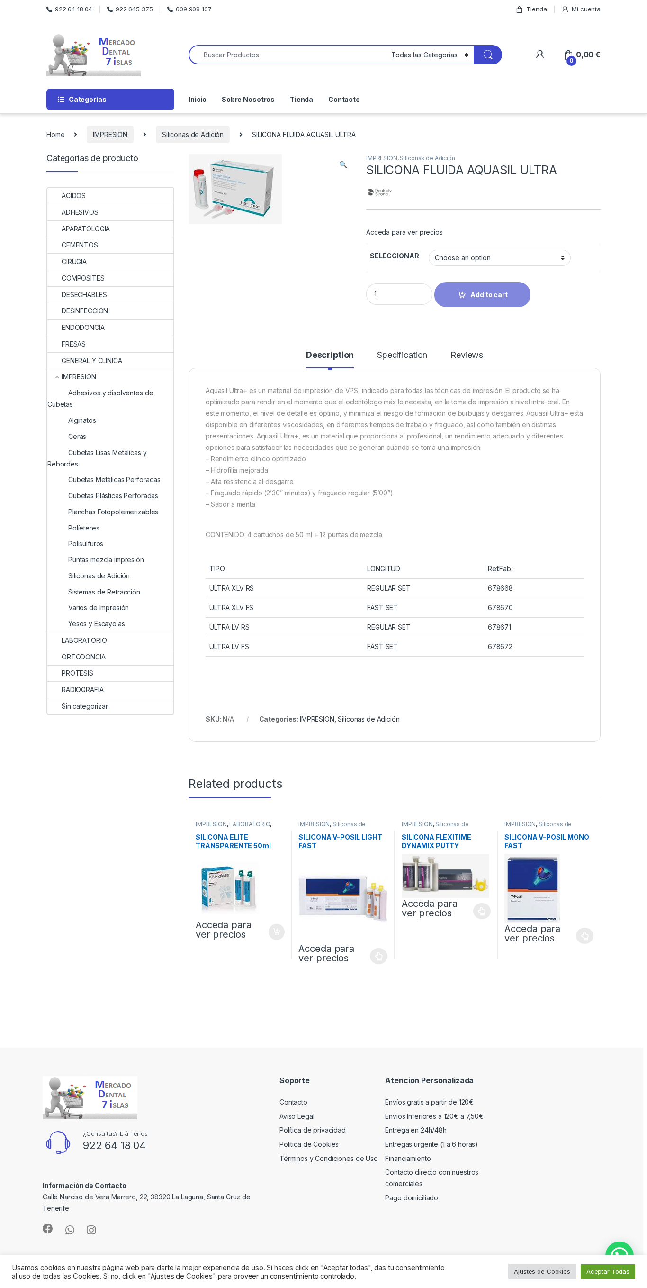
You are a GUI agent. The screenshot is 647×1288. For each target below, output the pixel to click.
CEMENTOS (80, 245)
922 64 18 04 (73, 9)
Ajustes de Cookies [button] (542, 1271)
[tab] (330, 359)
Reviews (466, 355)
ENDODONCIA (83, 327)
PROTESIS (77, 673)
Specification (402, 355)
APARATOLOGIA (86, 229)
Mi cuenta (586, 9)
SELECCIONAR (394, 256)
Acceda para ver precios (404, 232)
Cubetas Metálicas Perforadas (114, 479)
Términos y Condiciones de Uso (328, 1158)
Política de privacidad (312, 1130)
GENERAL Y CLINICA (92, 360)
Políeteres (83, 528)
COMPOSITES (83, 278)
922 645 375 (134, 9)
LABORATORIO (249, 824)
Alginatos (82, 420)
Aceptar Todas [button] (607, 1271)
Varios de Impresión (98, 607)
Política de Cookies (309, 1144)
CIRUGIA (74, 261)
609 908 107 (193, 9)
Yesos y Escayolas (96, 624)
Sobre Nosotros (248, 99)
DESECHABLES (84, 295)
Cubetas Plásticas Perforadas (113, 496)
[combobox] (287, 54)
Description (330, 355)
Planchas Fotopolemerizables (113, 512)
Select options (376, 956)
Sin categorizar (85, 706)
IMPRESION (110, 134)
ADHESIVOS (80, 212)
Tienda (536, 9)
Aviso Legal (296, 1116)
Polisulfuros (85, 543)
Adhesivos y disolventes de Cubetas (100, 398)
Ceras (77, 436)
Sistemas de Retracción (104, 592)
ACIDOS (74, 196)
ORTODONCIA (84, 657)
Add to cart (277, 932)
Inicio (198, 99)
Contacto (344, 99)
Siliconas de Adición (193, 134)
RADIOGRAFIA (82, 689)
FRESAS (74, 344)
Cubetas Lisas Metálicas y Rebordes (97, 458)
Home (55, 134)
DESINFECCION (85, 311)
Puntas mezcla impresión (106, 560)
